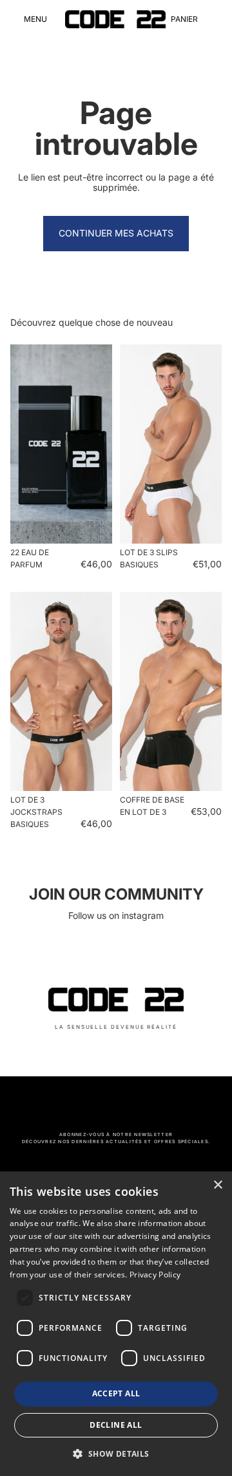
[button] (115, 1453)
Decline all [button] (116, 1424)
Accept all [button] (116, 1393)
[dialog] (116, 1323)
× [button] (217, 1185)
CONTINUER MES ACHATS (116, 232)
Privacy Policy (155, 1274)
